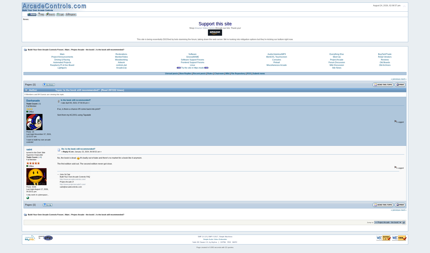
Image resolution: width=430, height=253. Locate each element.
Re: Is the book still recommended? (78, 149)
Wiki (227, 73)
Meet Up (337, 57)
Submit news (259, 73)
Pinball (276, 62)
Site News (336, 68)
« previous (395, 79)
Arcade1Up (121, 68)
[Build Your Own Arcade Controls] (27, 198)
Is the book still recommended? (76, 100)
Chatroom (219, 73)
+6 (40, 157)
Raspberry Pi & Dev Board (62, 65)
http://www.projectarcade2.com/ (72, 184)
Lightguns (62, 68)
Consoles (276, 60)
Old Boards (385, 62)
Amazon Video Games (205, 28)
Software (192, 54)
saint (29, 149)
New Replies (185, 73)
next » (403, 79)
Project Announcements (62, 57)
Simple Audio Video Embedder (215, 239)
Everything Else (337, 54)
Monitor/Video (121, 57)
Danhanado (33, 100)
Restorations (121, 54)
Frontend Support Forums (192, 62)
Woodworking (121, 60)
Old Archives (385, 65)
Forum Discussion (337, 62)
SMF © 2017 (213, 237)
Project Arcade (336, 60)
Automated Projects (62, 62)
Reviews (385, 60)
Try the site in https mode (192, 68)
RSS (249, 73)
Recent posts (199, 73)
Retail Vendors (385, 57)
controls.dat (121, 65)
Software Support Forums (192, 60)
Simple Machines (225, 237)
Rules (210, 73)
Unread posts (171, 73)
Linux (192, 65)
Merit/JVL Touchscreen (276, 57)
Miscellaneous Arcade (277, 65)
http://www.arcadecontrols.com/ (72, 179)
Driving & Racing (62, 60)
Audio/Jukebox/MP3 (277, 54)
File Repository (238, 73)
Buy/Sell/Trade (385, 54)
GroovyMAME (192, 57)
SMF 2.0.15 (202, 237)
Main (62, 54)
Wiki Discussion (337, 65)
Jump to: (370, 222)
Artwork (121, 62)
